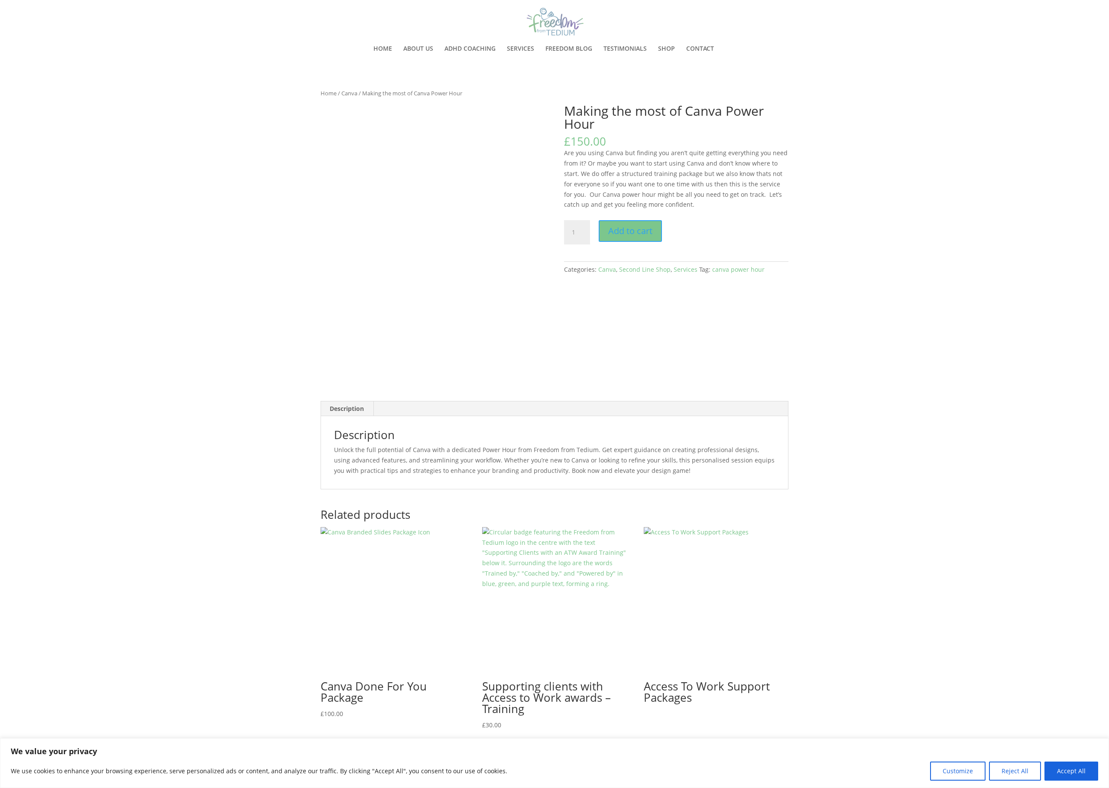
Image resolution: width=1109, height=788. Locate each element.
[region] (554, 763)
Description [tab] (347, 408)
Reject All (1015, 771)
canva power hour (738, 269)
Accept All (1071, 771)
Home (329, 93)
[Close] (1100, 745)
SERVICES (520, 49)
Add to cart (630, 231)
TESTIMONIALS (625, 49)
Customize (958, 771)
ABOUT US (418, 49)
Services (685, 269)
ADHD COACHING (470, 49)
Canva (349, 93)
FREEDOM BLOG (568, 49)
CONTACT (700, 49)
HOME (382, 49)
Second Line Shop (645, 269)
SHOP (666, 49)
